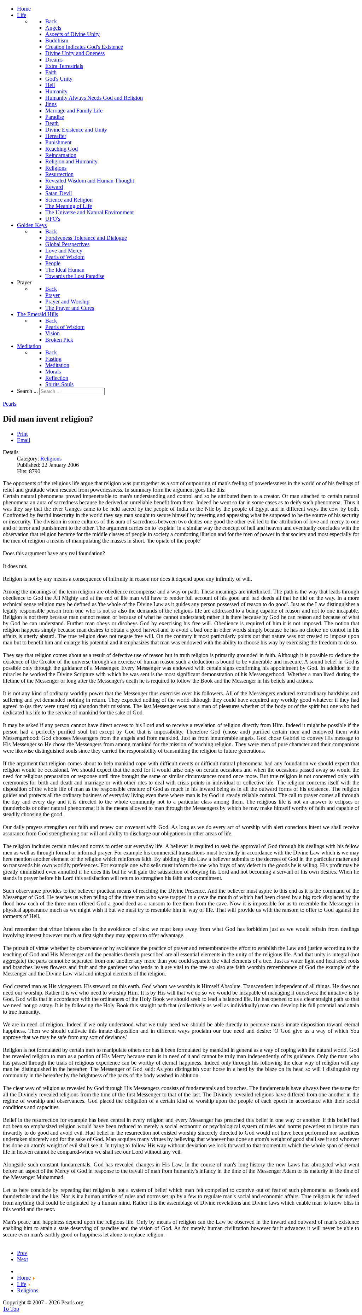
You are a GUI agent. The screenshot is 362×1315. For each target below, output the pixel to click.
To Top (11, 1309)
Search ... (27, 391)
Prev (22, 1253)
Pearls (9, 404)
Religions (51, 459)
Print (22, 434)
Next (22, 1259)
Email (23, 440)
